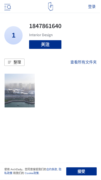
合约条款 (51, 169)
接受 (81, 171)
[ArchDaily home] (50, 6)
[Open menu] (7, 6)
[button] (14, 62)
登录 (92, 6)
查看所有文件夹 (83, 62)
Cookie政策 (32, 173)
